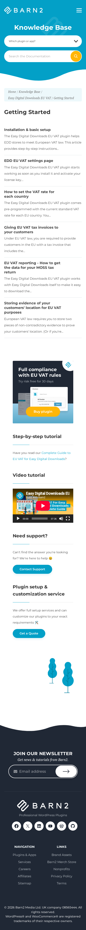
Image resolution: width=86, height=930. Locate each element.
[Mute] (61, 518)
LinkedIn (39, 826)
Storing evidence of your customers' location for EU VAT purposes (32, 307)
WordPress (61, 826)
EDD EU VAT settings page (28, 161)
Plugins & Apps (24, 855)
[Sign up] (66, 771)
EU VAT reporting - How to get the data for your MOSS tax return (32, 267)
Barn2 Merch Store (61, 862)
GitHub (72, 826)
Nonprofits (61, 869)
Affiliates (24, 876)
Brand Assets (62, 855)
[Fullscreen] (68, 518)
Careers (24, 869)
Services (24, 862)
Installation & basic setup (27, 130)
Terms (61, 883)
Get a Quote (29, 633)
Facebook (16, 826)
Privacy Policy (61, 876)
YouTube (50, 826)
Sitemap (24, 883)
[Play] (18, 518)
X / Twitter (27, 826)
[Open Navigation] (79, 10)
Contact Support (32, 569)
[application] (43, 506)
